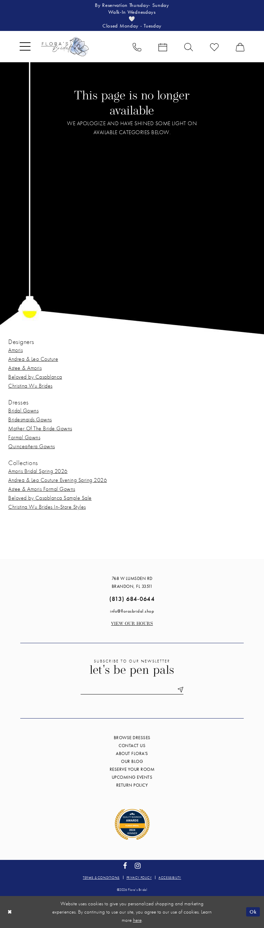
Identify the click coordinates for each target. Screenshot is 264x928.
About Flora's (132, 753)
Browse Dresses (132, 738)
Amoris (15, 350)
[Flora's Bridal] (65, 46)
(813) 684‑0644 (131, 598)
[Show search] (188, 46)
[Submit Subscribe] (179, 689)
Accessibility (169, 877)
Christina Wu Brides (30, 385)
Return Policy (132, 785)
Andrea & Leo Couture (33, 359)
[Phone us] (137, 46)
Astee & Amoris (25, 367)
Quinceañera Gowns (31, 446)
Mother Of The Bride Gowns (40, 428)
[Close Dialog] (10, 912)
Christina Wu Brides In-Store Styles (47, 506)
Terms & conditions (101, 877)
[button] (25, 46)
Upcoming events (132, 777)
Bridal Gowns (23, 410)
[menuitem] (25, 46)
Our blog (132, 761)
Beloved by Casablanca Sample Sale (50, 497)
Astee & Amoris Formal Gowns (41, 489)
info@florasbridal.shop (132, 611)
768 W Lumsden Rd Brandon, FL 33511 (132, 582)
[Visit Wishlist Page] (214, 46)
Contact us (132, 745)
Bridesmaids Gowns (30, 419)
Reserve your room (132, 769)
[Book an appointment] (163, 46)
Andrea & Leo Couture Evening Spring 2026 (57, 480)
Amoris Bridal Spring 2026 (38, 471)
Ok (253, 911)
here (137, 920)
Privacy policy (139, 877)
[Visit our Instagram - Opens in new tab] (137, 866)
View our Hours (132, 624)
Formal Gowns (24, 437)
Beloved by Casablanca (35, 376)
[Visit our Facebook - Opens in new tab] (125, 866)
